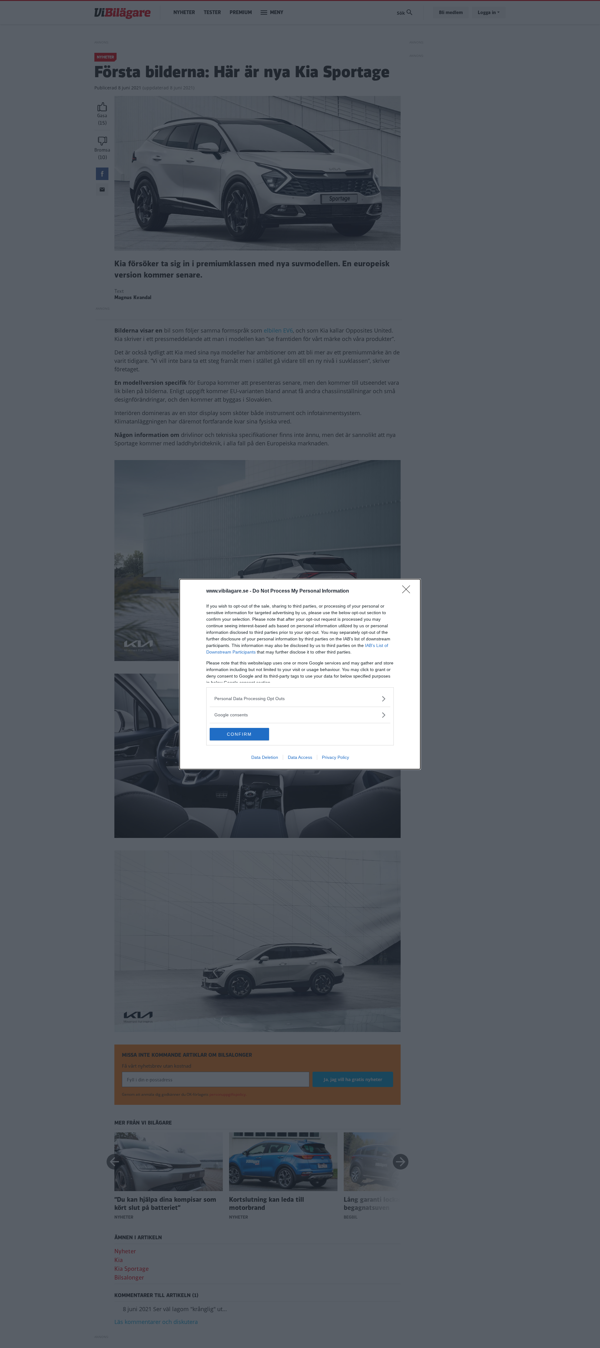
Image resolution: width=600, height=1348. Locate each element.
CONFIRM (239, 734)
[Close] (408, 591)
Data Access (300, 757)
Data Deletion (264, 757)
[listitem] (300, 698)
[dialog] (300, 674)
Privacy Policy (335, 757)
